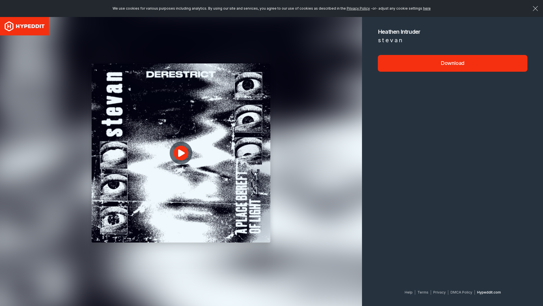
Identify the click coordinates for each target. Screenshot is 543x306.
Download (453, 63)
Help (409, 292)
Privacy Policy (358, 8)
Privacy (439, 292)
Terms (422, 292)
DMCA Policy (461, 292)
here (427, 8)
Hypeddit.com (489, 292)
